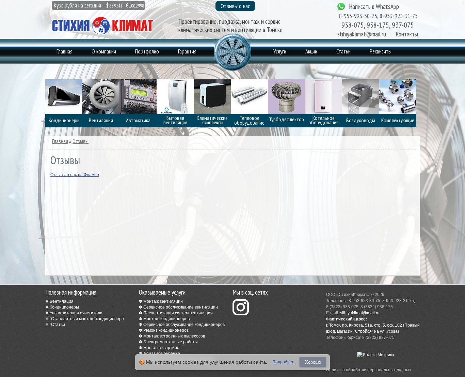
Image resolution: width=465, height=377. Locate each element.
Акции (311, 51)
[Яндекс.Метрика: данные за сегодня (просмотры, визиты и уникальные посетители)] (375, 355)
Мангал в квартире (161, 347)
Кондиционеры (64, 307)
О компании (104, 51)
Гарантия (187, 51)
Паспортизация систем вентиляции (178, 313)
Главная (65, 51)
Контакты (407, 34)
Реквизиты (380, 51)
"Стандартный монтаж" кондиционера (87, 318)
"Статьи (57, 324)
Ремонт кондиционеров (166, 330)
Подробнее (283, 362)
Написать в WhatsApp (374, 6)
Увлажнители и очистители (76, 313)
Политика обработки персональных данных (368, 369)
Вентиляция (62, 301)
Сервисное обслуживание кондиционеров (184, 324)
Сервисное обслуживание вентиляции (180, 307)
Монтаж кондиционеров (166, 318)
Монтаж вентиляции (163, 301)
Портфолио (147, 51)
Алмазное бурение (161, 353)
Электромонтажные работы (170, 342)
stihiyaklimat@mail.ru (361, 34)
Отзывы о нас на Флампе (74, 174)
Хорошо (313, 362)
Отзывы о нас (235, 6)
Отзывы (81, 141)
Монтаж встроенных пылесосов (174, 336)
